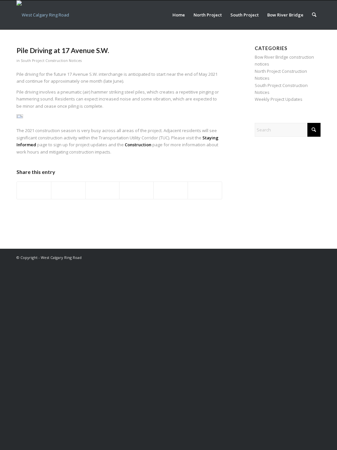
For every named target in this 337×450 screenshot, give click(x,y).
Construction (138, 145)
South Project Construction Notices (51, 60)
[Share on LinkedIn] (136, 190)
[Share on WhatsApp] (102, 190)
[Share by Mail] (205, 190)
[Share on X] (68, 190)
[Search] (314, 14)
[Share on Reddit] (171, 190)
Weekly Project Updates (278, 99)
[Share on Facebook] (34, 190)
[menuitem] (178, 14)
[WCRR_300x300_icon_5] (42, 14)
